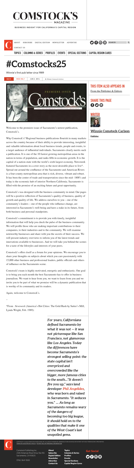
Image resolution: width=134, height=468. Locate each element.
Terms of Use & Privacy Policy (26, 443)
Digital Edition (42, 42)
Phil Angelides (73, 389)
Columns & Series (33, 53)
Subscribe (27, 42)
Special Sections (77, 53)
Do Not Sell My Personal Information (49, 443)
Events (61, 53)
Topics (17, 53)
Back (9, 79)
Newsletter (58, 42)
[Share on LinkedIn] (101, 105)
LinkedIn (105, 42)
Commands (2, 466)
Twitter (92, 42)
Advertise (72, 42)
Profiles (50, 53)
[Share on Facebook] (92, 105)
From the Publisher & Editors (106, 91)
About (17, 42)
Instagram (100, 42)
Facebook (96, 42)
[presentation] (8, 45)
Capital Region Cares (100, 53)
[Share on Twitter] (97, 105)
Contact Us (19, 47)
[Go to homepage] (45, 19)
